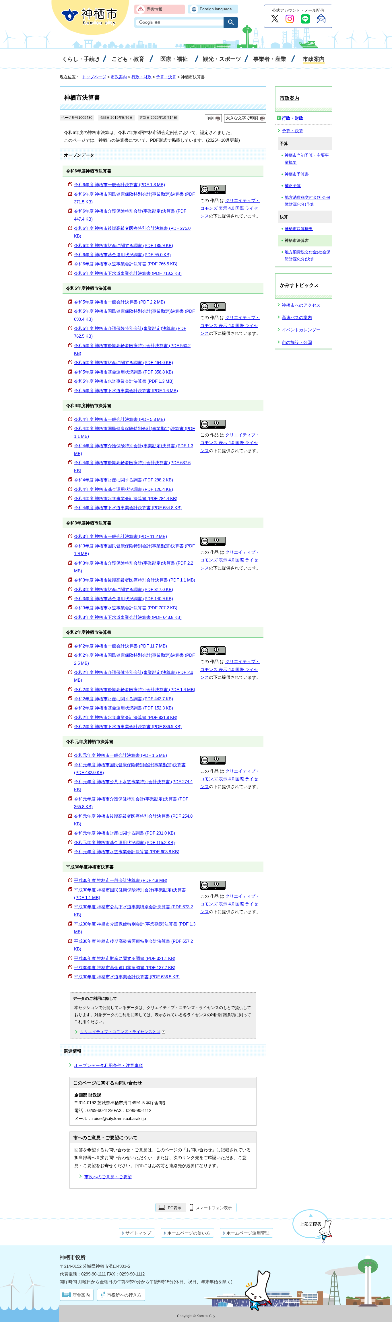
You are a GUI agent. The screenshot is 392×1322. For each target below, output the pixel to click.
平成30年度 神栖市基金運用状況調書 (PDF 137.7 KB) (124, 967)
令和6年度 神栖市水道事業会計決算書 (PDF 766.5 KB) (125, 263)
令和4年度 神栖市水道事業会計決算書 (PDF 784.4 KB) (125, 498)
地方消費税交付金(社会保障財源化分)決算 (307, 255)
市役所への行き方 (124, 1294)
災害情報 (154, 9)
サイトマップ (138, 1232)
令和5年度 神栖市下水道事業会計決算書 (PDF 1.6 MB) (126, 390)
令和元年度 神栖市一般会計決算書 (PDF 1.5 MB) (120, 755)
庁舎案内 (81, 1294)
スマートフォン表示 (214, 1208)
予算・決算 (166, 77)
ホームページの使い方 (188, 1232)
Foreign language (216, 9)
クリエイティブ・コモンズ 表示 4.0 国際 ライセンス (230, 208)
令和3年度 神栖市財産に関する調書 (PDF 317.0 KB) (123, 589)
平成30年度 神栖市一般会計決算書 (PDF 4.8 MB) (120, 880)
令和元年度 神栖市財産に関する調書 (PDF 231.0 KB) (124, 833)
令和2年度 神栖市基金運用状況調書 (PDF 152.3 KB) (123, 707)
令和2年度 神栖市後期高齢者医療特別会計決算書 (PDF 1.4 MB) (134, 689)
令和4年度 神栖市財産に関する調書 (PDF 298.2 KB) (123, 479)
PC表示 (174, 1208)
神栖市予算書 (297, 174)
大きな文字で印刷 (242, 118)
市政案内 (119, 77)
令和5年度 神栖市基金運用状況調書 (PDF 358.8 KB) (123, 372)
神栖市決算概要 (299, 229)
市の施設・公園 (297, 342)
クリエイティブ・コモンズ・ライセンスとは (120, 1032)
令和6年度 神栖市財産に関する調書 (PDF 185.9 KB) (123, 245)
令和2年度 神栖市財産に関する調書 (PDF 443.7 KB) (123, 698)
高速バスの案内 (297, 317)
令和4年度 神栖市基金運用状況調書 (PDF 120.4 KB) (123, 489)
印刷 (210, 118)
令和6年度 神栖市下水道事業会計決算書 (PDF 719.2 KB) (128, 273)
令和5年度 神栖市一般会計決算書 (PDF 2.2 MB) (119, 302)
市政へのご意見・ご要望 (108, 1176)
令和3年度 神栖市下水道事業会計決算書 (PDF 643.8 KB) (128, 617)
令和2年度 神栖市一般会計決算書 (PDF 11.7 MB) (120, 645)
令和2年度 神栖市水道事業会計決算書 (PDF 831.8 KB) (125, 717)
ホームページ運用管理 (247, 1232)
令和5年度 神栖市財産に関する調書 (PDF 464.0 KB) (123, 362)
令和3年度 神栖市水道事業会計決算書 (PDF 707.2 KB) (125, 607)
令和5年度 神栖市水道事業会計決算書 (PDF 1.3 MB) (124, 381)
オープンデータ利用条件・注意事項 (108, 1065)
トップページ (94, 77)
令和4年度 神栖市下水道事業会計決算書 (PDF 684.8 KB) (128, 507)
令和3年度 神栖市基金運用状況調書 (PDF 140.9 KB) (123, 598)
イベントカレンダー (301, 329)
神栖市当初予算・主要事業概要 (307, 159)
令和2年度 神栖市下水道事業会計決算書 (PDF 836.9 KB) (128, 726)
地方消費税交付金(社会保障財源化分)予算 (307, 201)
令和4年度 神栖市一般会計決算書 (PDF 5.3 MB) (119, 419)
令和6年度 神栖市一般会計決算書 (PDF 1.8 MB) (119, 184)
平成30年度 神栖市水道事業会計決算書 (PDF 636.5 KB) (127, 976)
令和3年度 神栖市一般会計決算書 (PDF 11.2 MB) (120, 536)
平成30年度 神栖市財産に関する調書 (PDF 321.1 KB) (124, 958)
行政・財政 (141, 77)
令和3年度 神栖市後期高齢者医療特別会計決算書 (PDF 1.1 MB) (134, 580)
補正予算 (293, 186)
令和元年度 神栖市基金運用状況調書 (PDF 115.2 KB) (124, 842)
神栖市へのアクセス (301, 305)
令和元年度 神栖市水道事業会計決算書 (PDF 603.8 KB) (126, 851)
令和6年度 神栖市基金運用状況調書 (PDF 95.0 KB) (122, 254)
